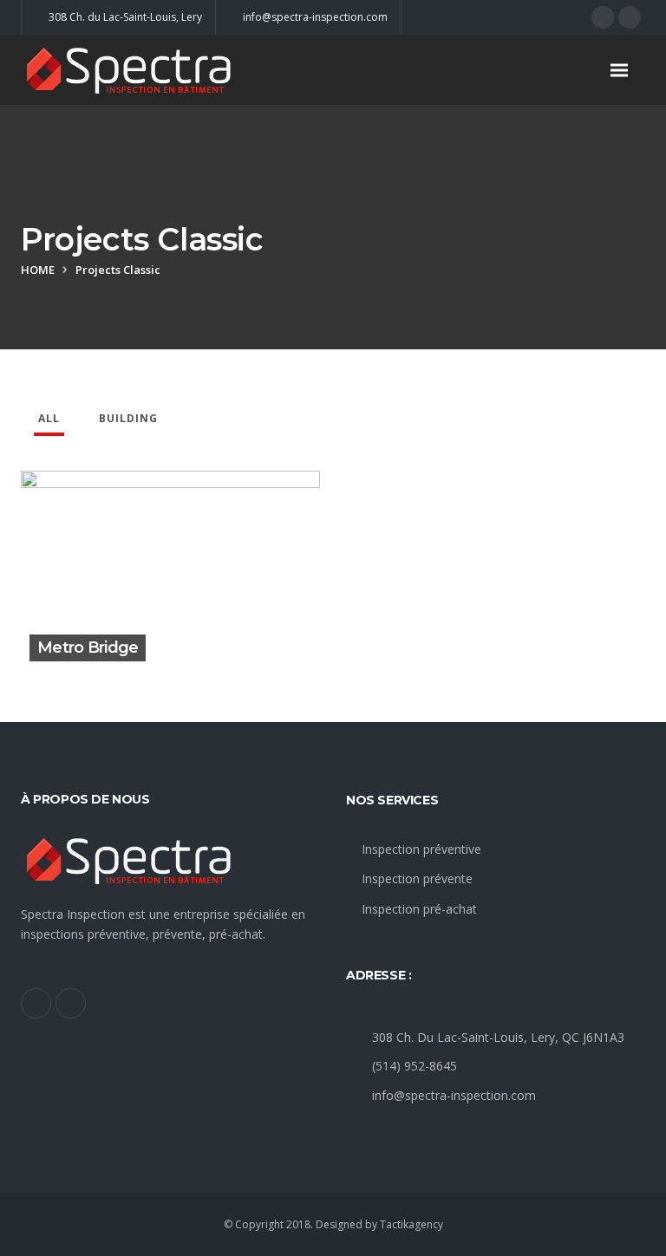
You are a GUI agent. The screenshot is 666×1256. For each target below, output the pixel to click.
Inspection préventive (421, 849)
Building (128, 418)
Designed (339, 1224)
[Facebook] (602, 17)
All (49, 418)
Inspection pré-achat (419, 909)
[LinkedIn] (629, 17)
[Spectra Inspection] (151, 69)
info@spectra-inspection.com (454, 1095)
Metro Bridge (87, 647)
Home (38, 269)
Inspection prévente (417, 878)
